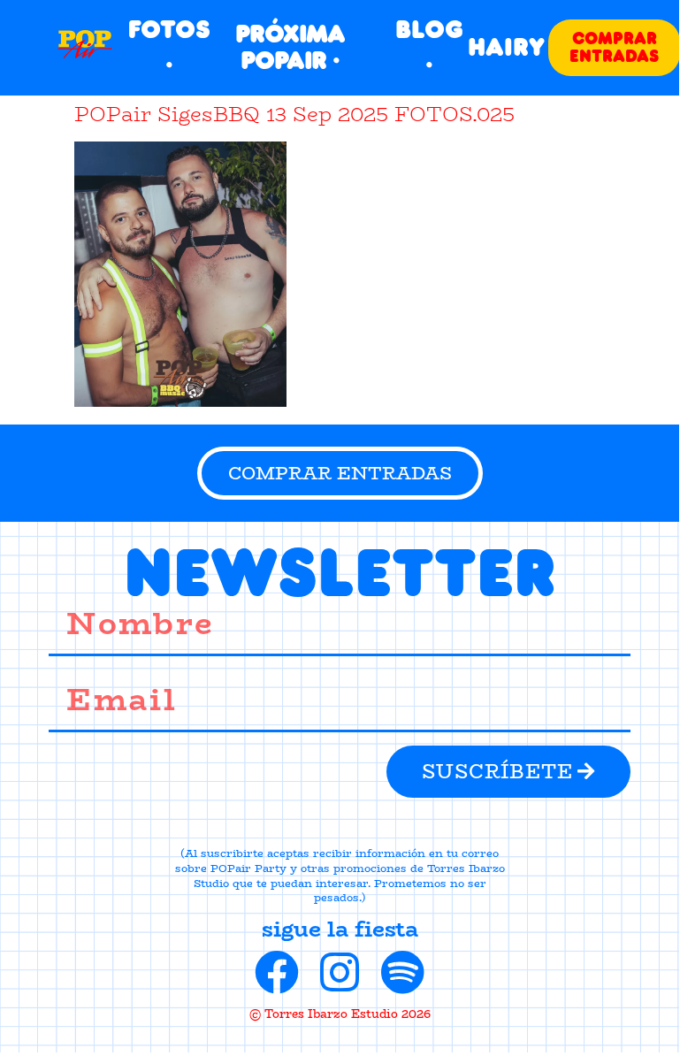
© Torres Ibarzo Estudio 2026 (340, 1013)
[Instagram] (339, 972)
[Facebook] (277, 972)
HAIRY (506, 47)
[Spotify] (402, 972)
